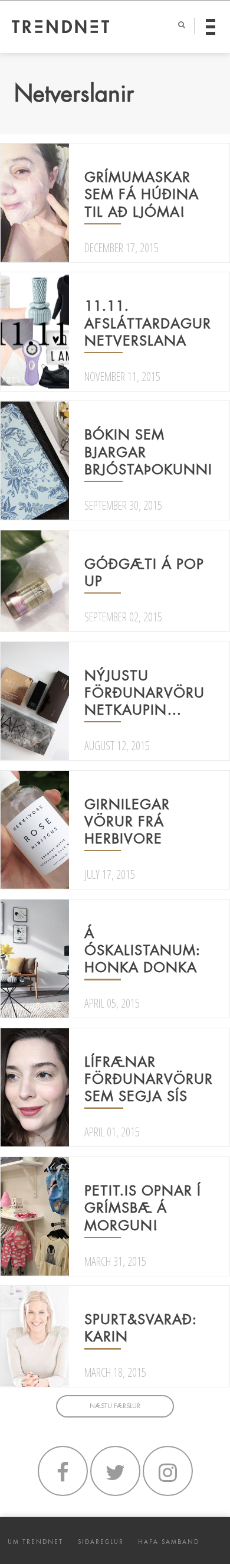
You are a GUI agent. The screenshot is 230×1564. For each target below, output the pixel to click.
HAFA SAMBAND (168, 1542)
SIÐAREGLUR (101, 1542)
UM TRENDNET (35, 1542)
